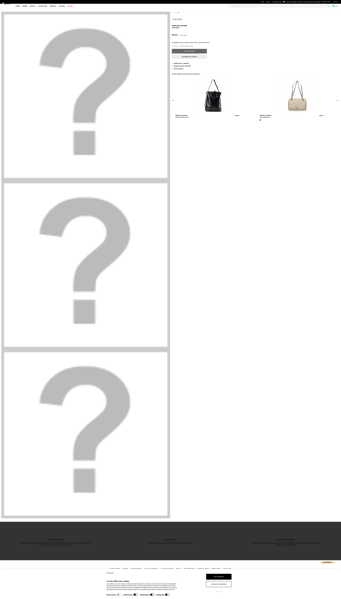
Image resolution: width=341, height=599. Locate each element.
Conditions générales (135, 568)
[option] (85, 96)
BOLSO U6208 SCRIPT (265, 117)
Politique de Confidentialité (151, 568)
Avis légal (178, 568)
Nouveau (62, 6)
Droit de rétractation (189, 568)
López (268, 1)
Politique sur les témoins (167, 568)
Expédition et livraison (203, 568)
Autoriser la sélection (218, 584)
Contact (335, 1)
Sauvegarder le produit (189, 56)
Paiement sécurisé (216, 568)
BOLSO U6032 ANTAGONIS (181, 117)
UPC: (173, 30)
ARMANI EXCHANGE (181, 115)
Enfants (33, 6)
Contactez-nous (227, 568)
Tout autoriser (219, 576)
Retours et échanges (115, 568)
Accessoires (42, 6)
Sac (179, 12)
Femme (18, 6)
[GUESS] (177, 19)
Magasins (125, 568)
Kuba (262, 1)
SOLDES (70, 6)
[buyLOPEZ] (6, 5)
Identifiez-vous (326, 1)
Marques (53, 6)
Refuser (219, 591)
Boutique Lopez (277, 1)
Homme (24, 6)
